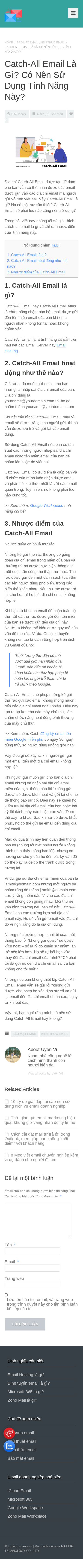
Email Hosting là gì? (26, 1374)
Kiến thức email (22, 1450)
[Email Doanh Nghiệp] (13, 15)
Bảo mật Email (27, 42)
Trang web (14, 1278)
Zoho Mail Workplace (27, 1516)
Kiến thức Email (52, 42)
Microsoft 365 (20, 1499)
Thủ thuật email (22, 1441)
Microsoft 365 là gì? (26, 1391)
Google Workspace (46, 505)
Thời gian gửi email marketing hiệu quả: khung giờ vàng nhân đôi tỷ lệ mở (40, 1120)
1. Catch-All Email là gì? (27, 255)
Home (9, 42)
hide (55, 245)
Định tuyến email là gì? (29, 1383)
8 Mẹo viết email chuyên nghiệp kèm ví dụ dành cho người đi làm (41, 1157)
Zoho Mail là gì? (22, 1400)
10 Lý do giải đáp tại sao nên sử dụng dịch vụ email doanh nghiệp (37, 1103)
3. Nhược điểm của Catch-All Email (36, 272)
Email (12, 1261)
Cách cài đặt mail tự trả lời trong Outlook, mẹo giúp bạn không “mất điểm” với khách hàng (37, 1139)
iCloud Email (19, 1490)
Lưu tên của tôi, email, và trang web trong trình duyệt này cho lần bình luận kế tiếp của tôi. (42, 1304)
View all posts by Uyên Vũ (47, 1073)
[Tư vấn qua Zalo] (9, 1453)
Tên (10, 1245)
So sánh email (21, 1433)
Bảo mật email (21, 1458)
